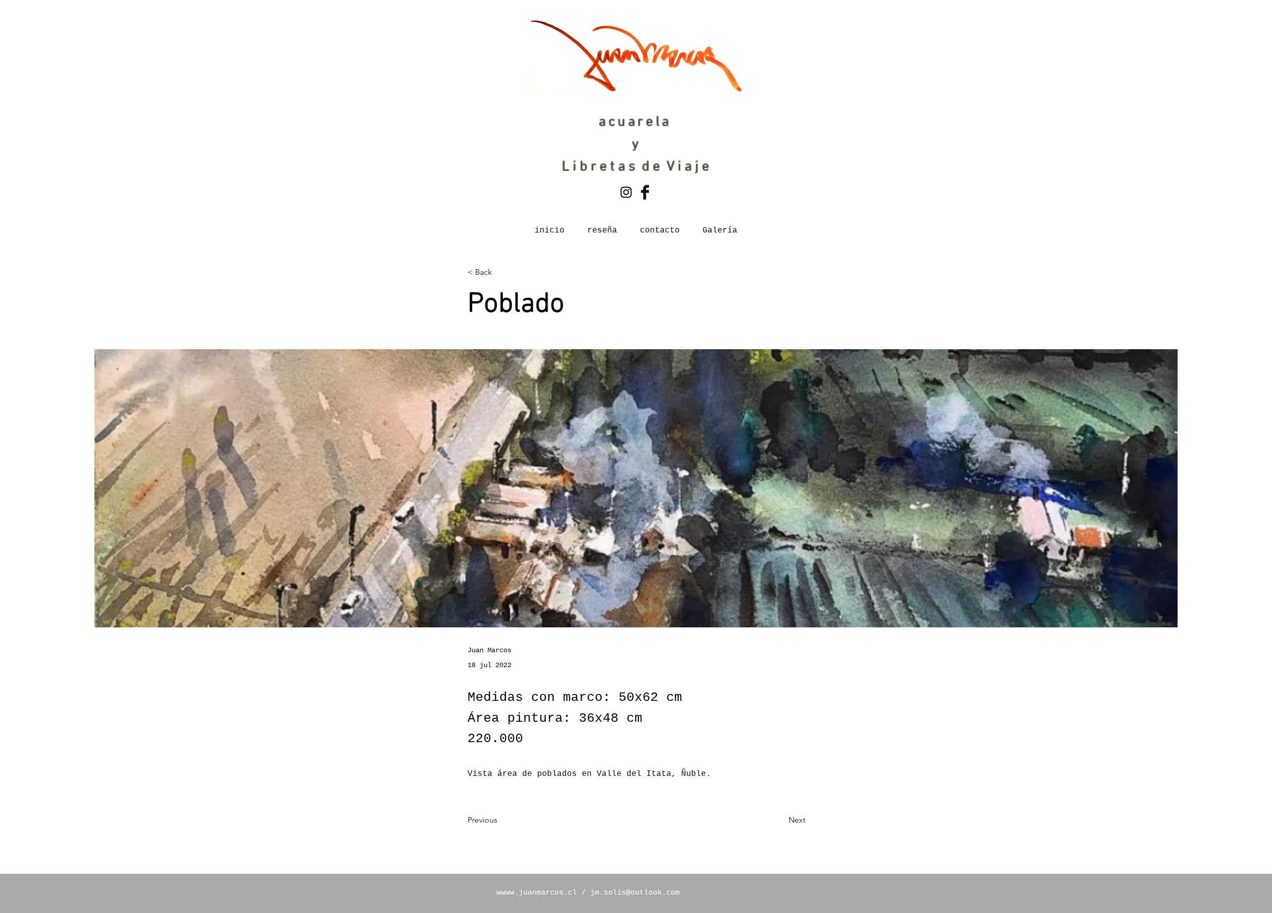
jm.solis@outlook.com (635, 893)
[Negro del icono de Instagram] (626, 192)
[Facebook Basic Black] (644, 192)
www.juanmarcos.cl (539, 893)
